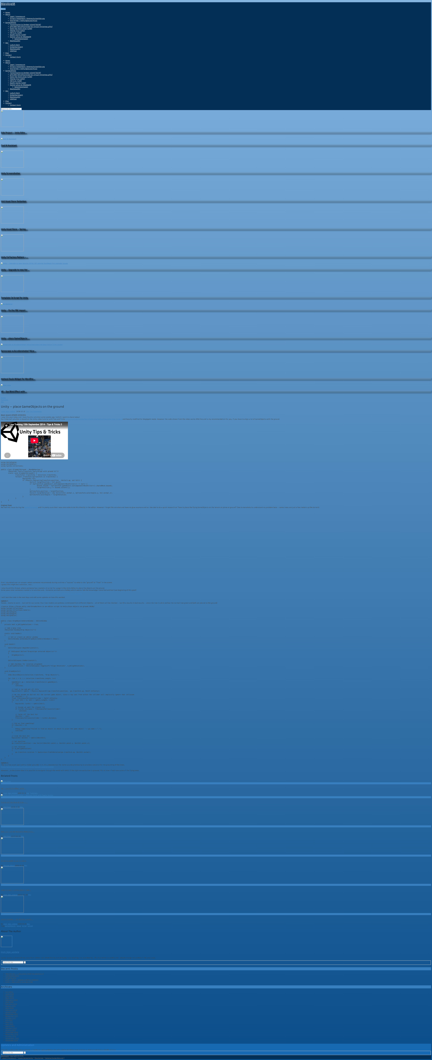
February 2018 (11, 1010)
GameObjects (10, 926)
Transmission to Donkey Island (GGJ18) (25, 25)
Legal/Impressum (9, 1058)
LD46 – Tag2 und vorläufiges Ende (19, 982)
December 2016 (11, 1032)
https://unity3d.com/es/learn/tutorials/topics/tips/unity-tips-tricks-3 (93, 419)
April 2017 (9, 1024)
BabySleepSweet (21, 39)
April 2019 (9, 1002)
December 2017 (11, 1014)
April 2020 (9, 998)
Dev (6, 43)
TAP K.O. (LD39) (16, 33)
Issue (19, 926)
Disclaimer (39, 1058)
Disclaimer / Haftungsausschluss (23, 21)
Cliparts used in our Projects (13, 861)
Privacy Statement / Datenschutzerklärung (27, 19)
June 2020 (9, 994)
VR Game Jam (10, 978)
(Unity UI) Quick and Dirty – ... (14, 802)
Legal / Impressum (17, 17)
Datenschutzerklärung (54, 1058)
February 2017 (11, 1028)
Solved (30, 926)
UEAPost (13, 51)
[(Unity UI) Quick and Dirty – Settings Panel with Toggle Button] (216, 795)
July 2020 (9, 992)
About (7, 14)
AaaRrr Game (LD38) (18, 35)
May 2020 (9, 996)
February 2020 (11, 1000)
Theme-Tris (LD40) (17, 31)
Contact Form (15, 57)
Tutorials (34, 793)
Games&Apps (10, 23)
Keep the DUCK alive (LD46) (21, 29)
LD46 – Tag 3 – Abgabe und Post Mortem (21, 980)
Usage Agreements (25, 1058)
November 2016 (11, 1034)
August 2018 (10, 1006)
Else (7, 53)
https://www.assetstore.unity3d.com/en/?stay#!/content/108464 (27, 767)
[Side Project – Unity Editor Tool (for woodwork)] (216, 875)
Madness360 (15, 41)
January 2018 (10, 1012)
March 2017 (10, 1026)
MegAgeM (8, 4)
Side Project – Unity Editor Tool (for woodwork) (24, 974)
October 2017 (10, 1018)
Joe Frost (7, 807)
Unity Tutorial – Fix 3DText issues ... (17, 919)
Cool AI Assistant (12, 976)
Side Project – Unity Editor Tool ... (16, 890)
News (7, 12)
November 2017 (11, 1016)
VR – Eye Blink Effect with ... (13, 788)
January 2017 (10, 1030)
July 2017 (9, 1020)
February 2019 (11, 1004)
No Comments (36, 411)
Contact (8, 55)
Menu (3, 9)
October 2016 (10, 1036)
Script (24, 926)
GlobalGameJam (16, 47)
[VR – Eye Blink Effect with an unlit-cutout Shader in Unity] (216, 781)
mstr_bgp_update (8, 411)
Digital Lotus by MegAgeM (20, 37)
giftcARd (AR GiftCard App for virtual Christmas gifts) (31, 27)
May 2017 (9, 1022)
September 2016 (12, 1038)
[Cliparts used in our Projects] (216, 846)
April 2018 (9, 1008)
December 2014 (11, 1040)
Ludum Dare (15, 45)
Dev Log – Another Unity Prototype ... (17, 832)
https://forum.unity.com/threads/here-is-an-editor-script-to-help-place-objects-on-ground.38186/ (41, 594)
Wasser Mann (9, 865)
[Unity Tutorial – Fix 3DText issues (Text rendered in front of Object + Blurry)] (216, 904)
